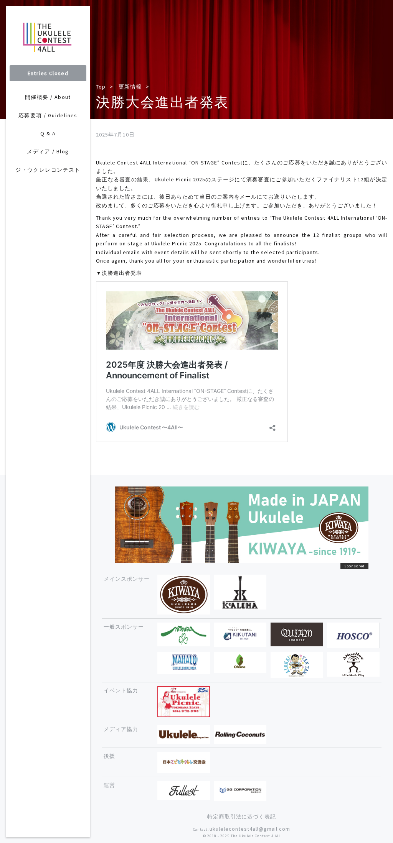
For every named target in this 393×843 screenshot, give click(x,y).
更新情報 (130, 86)
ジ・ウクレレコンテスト (47, 169)
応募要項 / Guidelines (48, 115)
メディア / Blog (48, 151)
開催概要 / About (48, 97)
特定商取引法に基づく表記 (241, 816)
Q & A (48, 133)
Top (101, 86)
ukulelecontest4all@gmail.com (250, 828)
